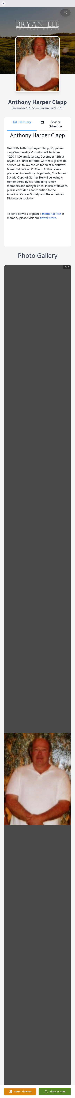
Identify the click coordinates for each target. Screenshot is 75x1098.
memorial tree (51, 214)
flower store (48, 218)
